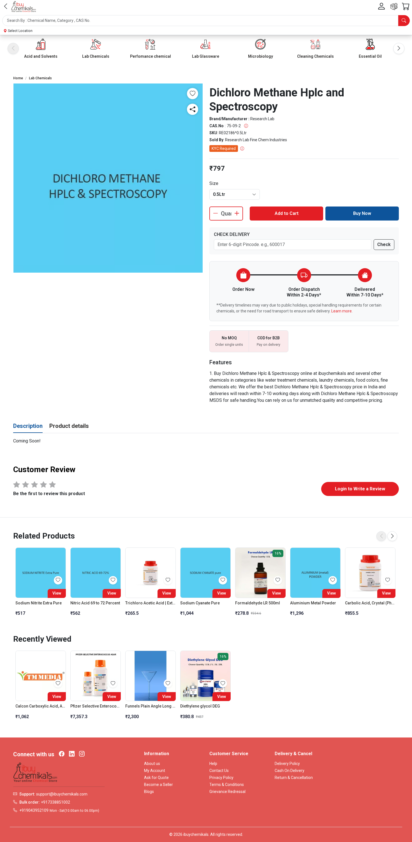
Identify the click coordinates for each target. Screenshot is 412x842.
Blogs (149, 791)
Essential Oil (370, 56)
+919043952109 (33, 810)
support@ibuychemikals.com (61, 794)
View (56, 593)
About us (152, 763)
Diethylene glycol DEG (200, 706)
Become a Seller (158, 784)
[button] (206, 20)
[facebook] (61, 754)
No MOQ (229, 338)
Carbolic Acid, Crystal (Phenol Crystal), (370, 603)
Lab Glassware (205, 56)
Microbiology (260, 56)
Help (213, 763)
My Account (154, 770)
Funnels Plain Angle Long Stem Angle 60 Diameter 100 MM (150, 706)
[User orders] (393, 6)
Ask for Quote (156, 777)
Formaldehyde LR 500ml (257, 603)
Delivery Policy (287, 763)
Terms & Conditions (226, 784)
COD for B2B (268, 338)
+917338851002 (55, 802)
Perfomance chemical (150, 56)
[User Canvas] (381, 6)
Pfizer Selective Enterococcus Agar (95, 706)
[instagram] (82, 754)
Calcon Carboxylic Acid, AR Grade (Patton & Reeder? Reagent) (40, 706)
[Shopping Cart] (406, 6)
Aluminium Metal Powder (313, 603)
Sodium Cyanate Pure (200, 603)
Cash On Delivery (289, 770)
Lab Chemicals (95, 56)
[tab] (28, 426)
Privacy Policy (221, 777)
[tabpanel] (206, 441)
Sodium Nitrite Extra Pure (38, 603)
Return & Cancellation (294, 777)
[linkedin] (72, 754)
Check (384, 244)
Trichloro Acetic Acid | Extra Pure (150, 603)
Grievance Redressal (227, 791)
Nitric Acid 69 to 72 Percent (95, 603)
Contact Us (219, 770)
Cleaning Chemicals (315, 56)
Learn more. (342, 311)
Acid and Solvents (40, 56)
